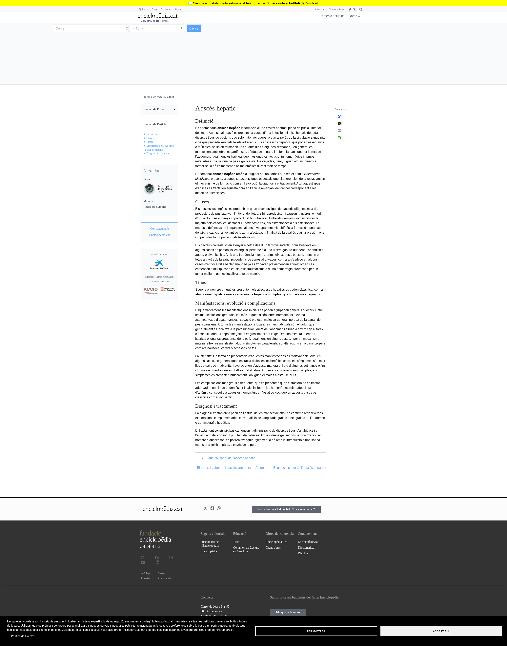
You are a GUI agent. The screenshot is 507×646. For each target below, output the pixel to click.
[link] (159, 109)
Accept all (441, 631)
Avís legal (146, 573)
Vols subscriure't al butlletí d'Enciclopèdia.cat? (286, 509)
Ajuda (177, 9)
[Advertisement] (380, 53)
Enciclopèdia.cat (308, 541)
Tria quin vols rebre (288, 612)
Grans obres (273, 547)
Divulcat (320, 9)
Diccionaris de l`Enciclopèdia (210, 543)
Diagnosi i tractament (158, 153)
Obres (353, 16)
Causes (150, 138)
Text (236, 541)
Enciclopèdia (209, 551)
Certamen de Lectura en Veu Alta (246, 549)
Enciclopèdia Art (276, 541)
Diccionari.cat (336, 9)
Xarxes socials (164, 578)
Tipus (149, 141)
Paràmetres (316, 631)
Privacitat (145, 578)
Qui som (143, 9)
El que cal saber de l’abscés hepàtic (230, 458)
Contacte (166, 9)
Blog (154, 9)
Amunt (260, 467)
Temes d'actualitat (332, 16)
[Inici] (158, 16)
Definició (151, 134)
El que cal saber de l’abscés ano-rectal (223, 467)
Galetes (161, 573)
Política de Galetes (22, 636)
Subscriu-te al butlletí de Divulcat (292, 3)
